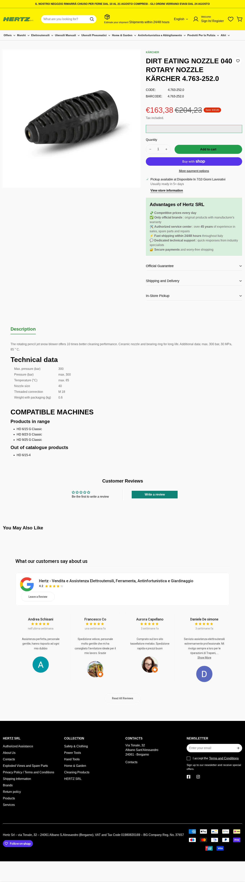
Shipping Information (17, 778)
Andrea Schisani (40, 619)
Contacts (9, 759)
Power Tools (72, 752)
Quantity (151, 139)
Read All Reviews (122, 698)
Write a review (155, 494)
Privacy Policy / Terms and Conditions (28, 772)
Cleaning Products (76, 772)
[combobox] (68, 19)
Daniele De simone (204, 619)
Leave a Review (38, 596)
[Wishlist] (230, 19)
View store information (166, 190)
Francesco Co (95, 619)
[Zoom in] (132, 58)
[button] (240, 19)
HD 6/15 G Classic (29, 429)
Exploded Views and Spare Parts (25, 765)
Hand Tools (72, 759)
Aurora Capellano (149, 619)
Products (9, 798)
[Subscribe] (238, 748)
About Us (9, 752)
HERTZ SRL (73, 778)
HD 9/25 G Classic (29, 439)
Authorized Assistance (18, 746)
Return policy (12, 791)
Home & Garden (75, 765)
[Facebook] (188, 777)
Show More (204, 657)
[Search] (91, 19)
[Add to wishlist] (238, 61)
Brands (8, 785)
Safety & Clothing (76, 746)
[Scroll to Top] (237, 861)
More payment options (194, 171)
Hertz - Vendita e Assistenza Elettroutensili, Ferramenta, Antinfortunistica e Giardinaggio (116, 581)
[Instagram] (198, 777)
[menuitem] (9, 35)
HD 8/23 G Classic (29, 434)
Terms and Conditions (224, 758)
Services (9, 804)
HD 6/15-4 (24, 455)
